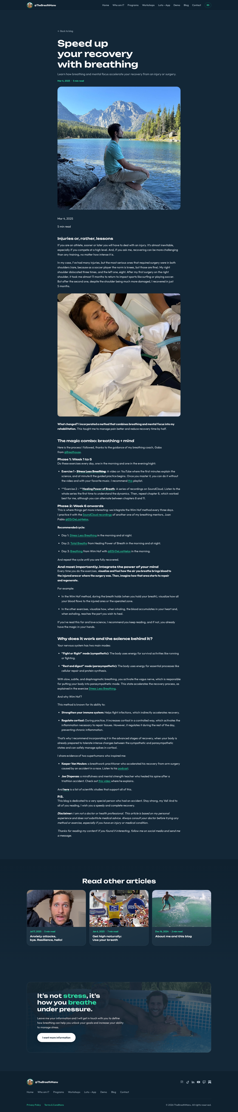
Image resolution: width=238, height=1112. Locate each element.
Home (105, 5)
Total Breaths (78, 543)
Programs (133, 5)
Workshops (148, 5)
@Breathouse (72, 452)
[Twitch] (204, 1082)
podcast (123, 768)
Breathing (76, 551)
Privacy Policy (34, 1104)
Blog (186, 5)
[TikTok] (187, 1082)
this (130, 481)
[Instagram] (181, 1082)
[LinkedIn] (193, 1082)
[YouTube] (198, 1082)
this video (104, 781)
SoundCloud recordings (97, 514)
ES (208, 5)
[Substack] (209, 1082)
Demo (177, 5)
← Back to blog (65, 31)
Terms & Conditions (54, 1104)
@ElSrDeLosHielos (76, 519)
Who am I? (118, 5)
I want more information (56, 1037)
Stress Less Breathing (83, 535)
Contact (196, 5)
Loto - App (164, 5)
